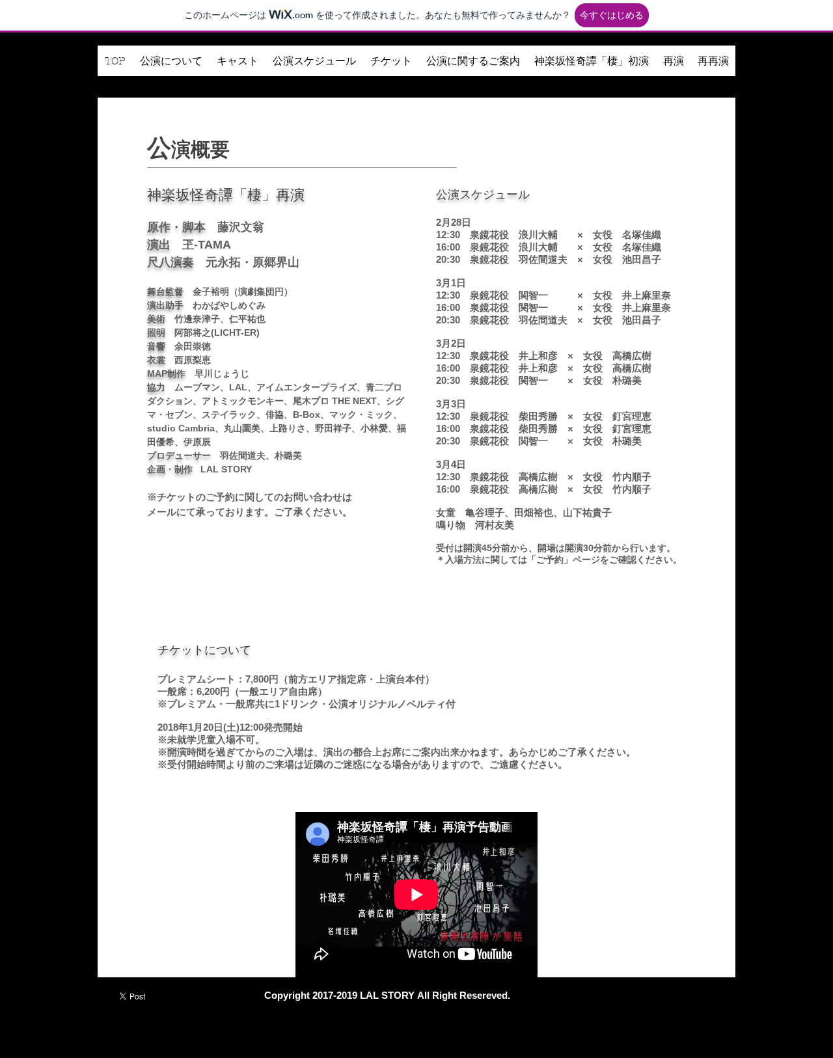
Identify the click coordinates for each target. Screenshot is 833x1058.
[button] (171, 65)
